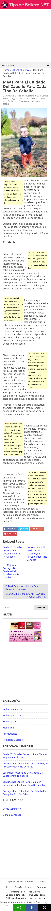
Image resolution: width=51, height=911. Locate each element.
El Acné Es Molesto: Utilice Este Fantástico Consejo (21, 588)
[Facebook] (32, 907)
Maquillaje (8, 727)
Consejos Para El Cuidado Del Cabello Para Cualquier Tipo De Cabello (25, 793)
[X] (44, 907)
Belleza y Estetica (21, 69)
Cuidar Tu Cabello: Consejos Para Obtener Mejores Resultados (12, 552)
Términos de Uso (37, 897)
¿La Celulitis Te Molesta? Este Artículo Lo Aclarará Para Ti (26, 595)
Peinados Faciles (37, 894)
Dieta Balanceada (12, 814)
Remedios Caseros (13, 739)
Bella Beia (9, 95)
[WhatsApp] (19, 907)
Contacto (41, 887)
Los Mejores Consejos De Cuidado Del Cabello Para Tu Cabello (11, 571)
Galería (18, 887)
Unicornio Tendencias (16, 894)
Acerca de (29, 887)
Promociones (10, 733)
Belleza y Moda (11, 721)
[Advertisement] (25, 36)
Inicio (8, 887)
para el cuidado (28, 101)
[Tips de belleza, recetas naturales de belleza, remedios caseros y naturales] (25, 8)
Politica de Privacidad (16, 897)
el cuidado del (13, 101)
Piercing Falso (18, 891)
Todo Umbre (34, 891)
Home (6, 69)
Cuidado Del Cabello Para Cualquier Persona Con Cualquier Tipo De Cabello (24, 783)
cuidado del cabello (26, 98)
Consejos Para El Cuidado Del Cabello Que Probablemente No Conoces (37, 553)
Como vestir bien (12, 808)
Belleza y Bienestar (13, 709)
